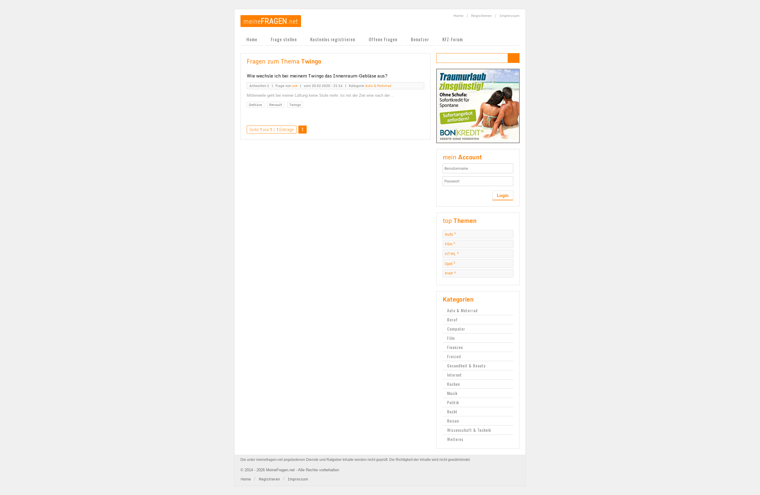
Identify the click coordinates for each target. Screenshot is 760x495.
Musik (452, 393)
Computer (456, 329)
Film (450, 244)
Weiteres (455, 439)
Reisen (453, 421)
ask (294, 85)
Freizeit (454, 356)
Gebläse (255, 104)
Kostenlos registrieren (332, 39)
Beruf (452, 319)
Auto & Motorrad (378, 85)
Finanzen (455, 347)
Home (458, 15)
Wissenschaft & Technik (469, 430)
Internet (454, 375)
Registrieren (481, 15)
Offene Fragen (383, 39)
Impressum (509, 15)
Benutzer (420, 39)
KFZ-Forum (452, 39)
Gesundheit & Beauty (466, 365)
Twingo (295, 104)
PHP (450, 273)
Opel (450, 263)
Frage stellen (284, 39)
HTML (452, 253)
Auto (450, 234)
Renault (275, 104)
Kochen (453, 384)
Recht (452, 411)
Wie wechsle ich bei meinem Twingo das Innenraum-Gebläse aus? (317, 75)
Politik (453, 402)
